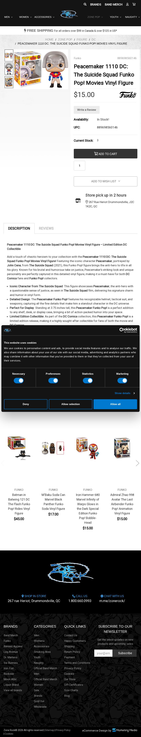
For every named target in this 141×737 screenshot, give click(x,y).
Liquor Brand (11, 684)
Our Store (69, 679)
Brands (95, 4)
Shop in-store (34, 599)
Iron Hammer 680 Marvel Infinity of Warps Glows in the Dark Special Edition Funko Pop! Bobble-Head (88, 508)
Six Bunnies (11, 662)
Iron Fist (9, 668)
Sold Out (39, 701)
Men (7, 17)
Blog (67, 695)
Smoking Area (42, 651)
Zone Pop (94, 17)
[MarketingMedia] (124, 730)
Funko (7, 641)
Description (19, 228)
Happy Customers (75, 641)
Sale (36, 690)
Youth (114, 17)
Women (24, 17)
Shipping (69, 646)
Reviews (46, 228)
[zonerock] (134, 4)
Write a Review (86, 109)
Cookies (69, 673)
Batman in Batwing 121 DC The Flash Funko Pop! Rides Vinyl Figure (19, 504)
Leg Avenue (11, 651)
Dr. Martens (10, 657)
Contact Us (70, 635)
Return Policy (72, 651)
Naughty (131, 17)
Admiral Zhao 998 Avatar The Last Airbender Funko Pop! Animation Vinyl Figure (122, 504)
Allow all (115, 404)
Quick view (19, 445)
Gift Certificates (73, 684)
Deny (26, 404)
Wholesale (40, 706)
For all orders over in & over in (72, 30)
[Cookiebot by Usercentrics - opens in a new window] (122, 330)
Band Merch (113, 4)
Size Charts (71, 690)
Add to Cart (107, 154)
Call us (79, 599)
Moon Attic (10, 679)
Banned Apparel (13, 646)
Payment (69, 657)
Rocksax (9, 673)
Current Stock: (83, 140)
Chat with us (112, 599)
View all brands (13, 690)
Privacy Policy (72, 668)
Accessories (43, 17)
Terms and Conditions (77, 662)
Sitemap (49, 730)
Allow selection (70, 404)
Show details (122, 393)
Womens (39, 641)
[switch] (53, 380)
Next (137, 463)
